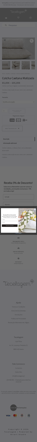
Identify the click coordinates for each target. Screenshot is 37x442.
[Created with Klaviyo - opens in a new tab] (18, 233)
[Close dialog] (35, 209)
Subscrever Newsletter (10, 225)
